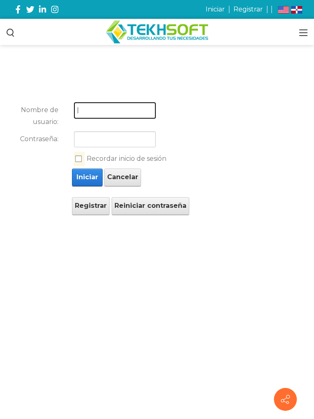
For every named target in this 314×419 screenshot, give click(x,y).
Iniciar (215, 9)
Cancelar (122, 177)
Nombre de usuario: (39, 116)
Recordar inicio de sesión (126, 158)
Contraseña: (39, 139)
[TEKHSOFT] (157, 31)
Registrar (248, 9)
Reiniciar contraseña (150, 206)
